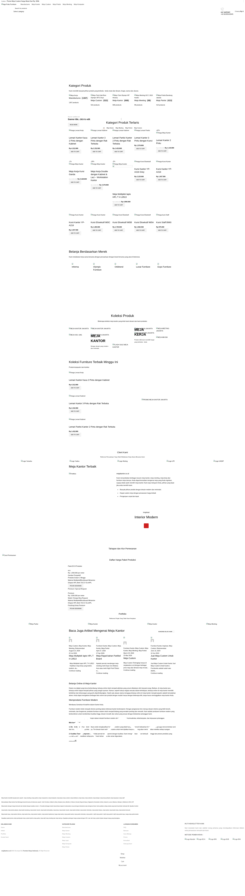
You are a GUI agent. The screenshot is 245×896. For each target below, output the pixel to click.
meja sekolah (88, 798)
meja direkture (74, 798)
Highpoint (90, 802)
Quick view (76, 156)
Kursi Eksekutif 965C (100, 222)
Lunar (110, 802)
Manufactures (66, 827)
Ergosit (82, 802)
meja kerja (81, 798)
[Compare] (71, 156)
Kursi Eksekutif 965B (122, 222)
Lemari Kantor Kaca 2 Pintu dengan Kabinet (78, 141)
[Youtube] (146, 525)
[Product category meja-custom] (101, 100)
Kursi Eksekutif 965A (144, 222)
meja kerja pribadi (105, 798)
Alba (56, 802)
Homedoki (96, 802)
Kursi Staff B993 (163, 222)
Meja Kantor (66, 830)
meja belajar (96, 798)
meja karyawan (115, 798)
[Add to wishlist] (71, 134)
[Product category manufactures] (79, 100)
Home (3, 827)
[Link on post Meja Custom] (136, 655)
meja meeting (27, 798)
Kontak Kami (5, 837)
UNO (129, 802)
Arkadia (60, 802)
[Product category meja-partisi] (166, 100)
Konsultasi (126, 840)
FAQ (124, 827)
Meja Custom (66, 837)
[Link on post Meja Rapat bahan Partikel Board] (108, 655)
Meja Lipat (65, 840)
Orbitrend (125, 802)
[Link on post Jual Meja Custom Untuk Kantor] (163, 655)
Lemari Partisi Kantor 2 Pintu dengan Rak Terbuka (122, 141)
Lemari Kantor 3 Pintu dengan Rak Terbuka (99, 141)
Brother (68, 802)
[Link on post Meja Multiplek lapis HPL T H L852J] (81, 655)
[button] (75, 152)
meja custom (66, 798)
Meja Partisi (65, 847)
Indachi (106, 802)
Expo (86, 802)
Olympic (120, 802)
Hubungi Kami (127, 843)
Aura (64, 802)
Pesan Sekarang (76, 586)
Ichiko (101, 802)
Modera (115, 802)
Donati (77, 802)
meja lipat (59, 798)
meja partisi (35, 798)
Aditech (52, 802)
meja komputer (52, 798)
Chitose (73, 802)
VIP (133, 802)
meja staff (122, 798)
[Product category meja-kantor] (122, 100)
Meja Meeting (66, 834)
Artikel (3, 830)
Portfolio (3, 834)
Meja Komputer (66, 843)
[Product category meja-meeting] (144, 100)
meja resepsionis (43, 798)
